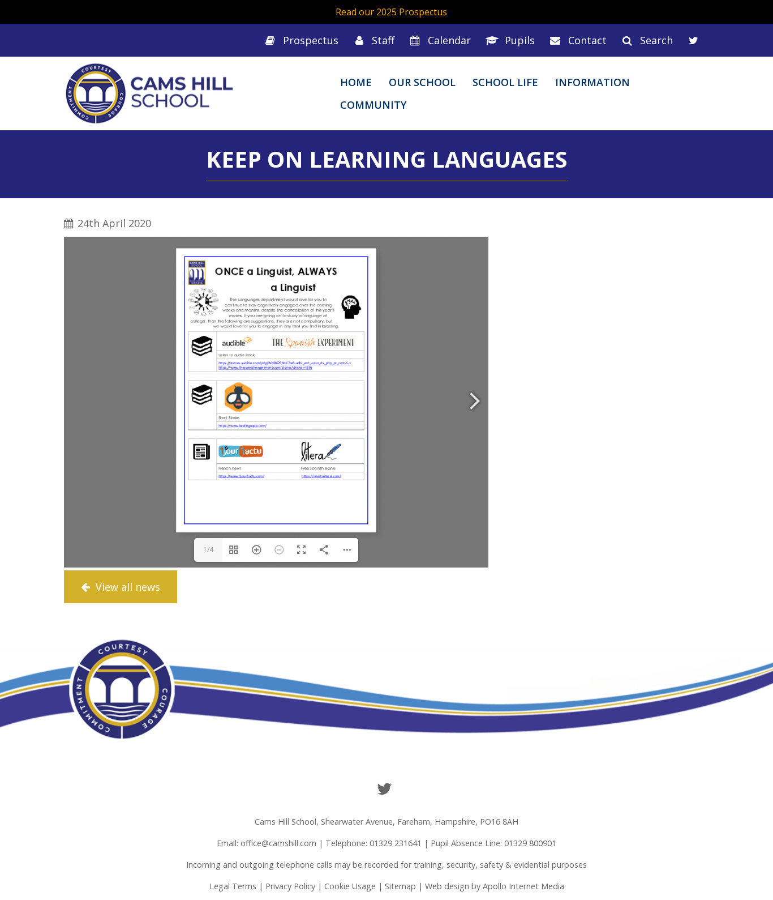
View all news (126, 587)
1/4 (208, 549)
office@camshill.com (278, 843)
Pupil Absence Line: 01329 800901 (493, 843)
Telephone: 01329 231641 (373, 843)
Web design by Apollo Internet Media (494, 886)
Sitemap (400, 886)
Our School (422, 82)
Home (356, 82)
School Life (505, 82)
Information (592, 82)
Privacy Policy (290, 886)
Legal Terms (232, 886)
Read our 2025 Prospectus (391, 12)
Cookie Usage (350, 886)
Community (373, 105)
